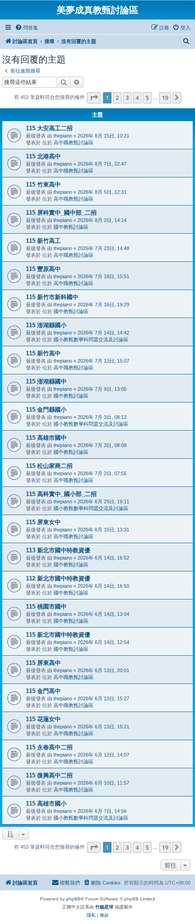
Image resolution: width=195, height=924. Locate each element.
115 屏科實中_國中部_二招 (61, 212)
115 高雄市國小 (46, 803)
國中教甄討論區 (71, 227)
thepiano (63, 135)
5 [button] (147, 97)
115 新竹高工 (43, 240)
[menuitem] (26, 27)
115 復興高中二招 (49, 775)
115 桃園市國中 (46, 606)
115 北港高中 (43, 156)
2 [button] (117, 97)
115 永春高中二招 (49, 747)
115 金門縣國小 (46, 409)
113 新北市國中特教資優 (58, 550)
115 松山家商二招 (49, 465)
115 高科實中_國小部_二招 (61, 494)
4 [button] (137, 97)
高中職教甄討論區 (73, 142)
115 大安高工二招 (49, 128)
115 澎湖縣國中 (46, 381)
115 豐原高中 (43, 268)
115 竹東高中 (43, 184)
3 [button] (127, 97)
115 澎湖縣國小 (46, 325)
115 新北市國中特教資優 (58, 634)
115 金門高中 (43, 691)
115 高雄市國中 (46, 437)
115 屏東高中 (43, 662)
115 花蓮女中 (43, 719)
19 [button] (165, 97)
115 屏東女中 (43, 522)
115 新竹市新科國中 (52, 297)
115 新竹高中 (43, 353)
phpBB (73, 898)
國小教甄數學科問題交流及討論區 (91, 339)
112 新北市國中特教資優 (58, 578)
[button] (94, 97)
